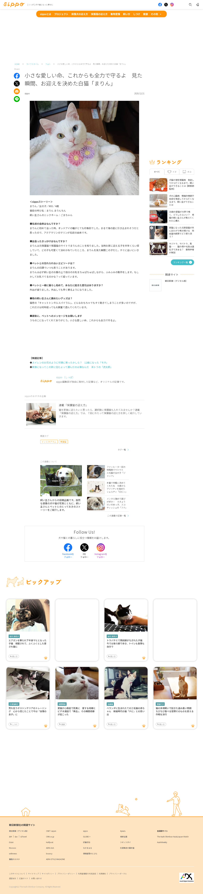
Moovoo (12, 848)
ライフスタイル (32, 64)
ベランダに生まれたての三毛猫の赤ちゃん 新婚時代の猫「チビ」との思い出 (126, 711)
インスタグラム (48, 441)
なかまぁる (87, 848)
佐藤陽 (110, 704)
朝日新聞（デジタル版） (19, 831)
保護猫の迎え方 (99, 14)
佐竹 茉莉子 (14, 636)
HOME (17, 64)
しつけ (136, 14)
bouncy (49, 853)
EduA (11, 842)
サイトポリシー (48, 873)
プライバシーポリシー (66, 873)
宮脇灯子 (160, 704)
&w (16, 836)
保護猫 (63, 441)
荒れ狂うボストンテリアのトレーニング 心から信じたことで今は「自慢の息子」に (28, 711)
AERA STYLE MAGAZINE (55, 859)
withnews (13, 853)
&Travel (24, 836)
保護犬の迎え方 (79, 14)
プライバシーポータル (118, 873)
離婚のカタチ (14, 859)
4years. (123, 831)
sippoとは (45, 14)
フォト (48, 64)
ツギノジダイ (125, 842)
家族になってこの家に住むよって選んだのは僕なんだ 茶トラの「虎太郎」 (72, 367)
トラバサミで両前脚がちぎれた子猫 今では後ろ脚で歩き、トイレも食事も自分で (126, 643)
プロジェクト (61, 14)
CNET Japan (51, 831)
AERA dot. (50, 848)
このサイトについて (17, 873)
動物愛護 (115, 14)
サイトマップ (33, 873)
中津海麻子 (14, 704)
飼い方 (126, 14)
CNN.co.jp (50, 836)
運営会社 (12, 878)
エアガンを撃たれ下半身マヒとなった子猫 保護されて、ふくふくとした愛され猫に (28, 643)
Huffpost (49, 842)
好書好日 (86, 842)
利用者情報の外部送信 (87, 873)
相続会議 (123, 836)
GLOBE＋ (87, 836)
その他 (154, 14)
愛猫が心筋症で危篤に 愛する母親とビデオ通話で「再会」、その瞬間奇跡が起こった (77, 711)
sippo (85, 831)
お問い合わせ (36, 878)
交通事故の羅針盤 (127, 848)
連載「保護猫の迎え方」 (73, 405)
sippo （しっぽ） (65, 377)
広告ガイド (23, 878)
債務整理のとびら (90, 853)
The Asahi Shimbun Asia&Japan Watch (173, 836)
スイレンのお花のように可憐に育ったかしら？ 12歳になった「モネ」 (70, 362)
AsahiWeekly (162, 842)
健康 (145, 14)
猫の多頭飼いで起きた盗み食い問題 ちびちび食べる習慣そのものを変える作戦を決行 (175, 711)
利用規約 (102, 873)
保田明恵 (62, 704)
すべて (157, 171)
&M (10, 836)
